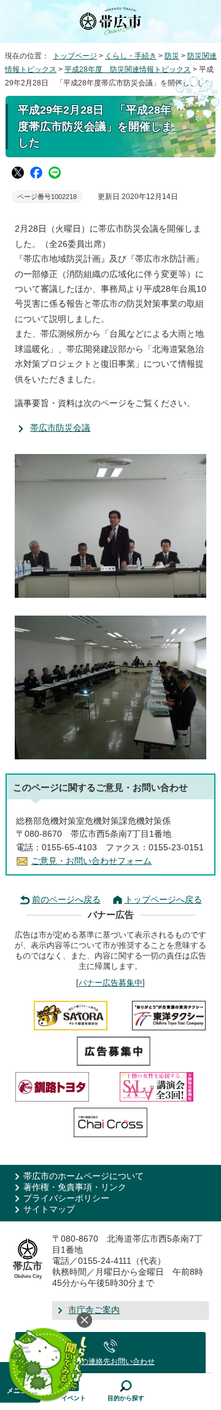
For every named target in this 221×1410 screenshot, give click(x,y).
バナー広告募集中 (110, 982)
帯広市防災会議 (60, 428)
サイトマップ (49, 1209)
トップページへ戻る (163, 899)
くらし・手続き (131, 56)
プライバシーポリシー (66, 1198)
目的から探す (125, 1398)
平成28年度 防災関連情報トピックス (127, 69)
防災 (172, 56)
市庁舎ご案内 (94, 1310)
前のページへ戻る (66, 899)
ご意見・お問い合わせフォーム (91, 861)
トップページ (75, 56)
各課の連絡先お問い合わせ (110, 1361)
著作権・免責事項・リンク (74, 1187)
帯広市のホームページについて (83, 1176)
